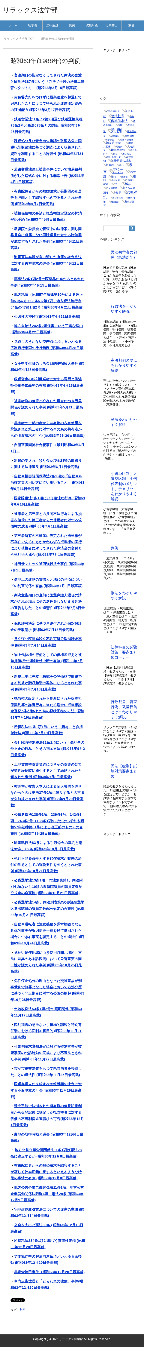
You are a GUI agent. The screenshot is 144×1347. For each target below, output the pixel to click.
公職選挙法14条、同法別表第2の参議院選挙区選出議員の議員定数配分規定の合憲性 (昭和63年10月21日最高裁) (47, 908)
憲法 (115, 154)
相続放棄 (116, 180)
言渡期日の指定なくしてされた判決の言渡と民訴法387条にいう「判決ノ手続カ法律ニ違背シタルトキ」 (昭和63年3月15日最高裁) (47, 81)
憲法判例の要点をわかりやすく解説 (124, 365)
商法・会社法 (126, 140)
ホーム (12, 25)
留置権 (124, 177)
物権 (113, 176)
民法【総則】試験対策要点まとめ (124, 771)
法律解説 (52, 25)
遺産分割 (115, 202)
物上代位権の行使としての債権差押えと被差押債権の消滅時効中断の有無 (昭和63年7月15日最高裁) (46, 661)
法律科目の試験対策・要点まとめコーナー (124, 652)
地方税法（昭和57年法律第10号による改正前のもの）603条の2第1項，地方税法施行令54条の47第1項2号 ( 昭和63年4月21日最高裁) (46, 301)
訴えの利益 (111, 188)
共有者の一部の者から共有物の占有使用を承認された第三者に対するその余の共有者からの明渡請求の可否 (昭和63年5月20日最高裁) (47, 429)
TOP (19, 38)
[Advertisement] (123, 71)
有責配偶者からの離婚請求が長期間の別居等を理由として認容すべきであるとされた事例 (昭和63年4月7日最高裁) (46, 197)
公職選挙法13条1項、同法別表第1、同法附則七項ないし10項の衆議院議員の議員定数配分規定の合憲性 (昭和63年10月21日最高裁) (46, 886)
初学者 (32, 25)
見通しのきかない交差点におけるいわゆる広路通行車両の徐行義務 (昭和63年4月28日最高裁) (46, 348)
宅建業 (119, 147)
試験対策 (92, 25)
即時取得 (115, 136)
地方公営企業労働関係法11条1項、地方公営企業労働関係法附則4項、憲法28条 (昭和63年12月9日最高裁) (47, 1194)
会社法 (117, 115)
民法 (117, 171)
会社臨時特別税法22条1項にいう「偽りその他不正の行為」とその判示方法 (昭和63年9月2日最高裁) (47, 748)
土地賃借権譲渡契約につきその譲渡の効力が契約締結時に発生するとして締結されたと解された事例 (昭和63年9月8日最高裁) (46, 770)
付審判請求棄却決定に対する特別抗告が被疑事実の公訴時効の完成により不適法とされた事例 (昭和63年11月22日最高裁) (46, 1052)
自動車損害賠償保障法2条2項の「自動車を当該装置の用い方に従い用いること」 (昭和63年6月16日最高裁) (47, 482)
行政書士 (112, 25)
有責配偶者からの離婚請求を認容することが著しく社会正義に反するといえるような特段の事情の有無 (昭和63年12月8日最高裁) (46, 1172)
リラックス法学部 (30, 10)
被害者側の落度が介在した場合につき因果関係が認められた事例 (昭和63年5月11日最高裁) (46, 407)
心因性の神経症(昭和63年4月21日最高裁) (47, 316)
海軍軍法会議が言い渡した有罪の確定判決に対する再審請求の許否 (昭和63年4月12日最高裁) (46, 263)
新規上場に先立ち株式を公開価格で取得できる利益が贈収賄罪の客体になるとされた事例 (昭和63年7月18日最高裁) (46, 683)
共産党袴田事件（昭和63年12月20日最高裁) (49, 1272)
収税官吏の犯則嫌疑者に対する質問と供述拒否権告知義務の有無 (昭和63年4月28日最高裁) (46, 385)
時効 (121, 165)
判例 (72, 25)
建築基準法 (118, 150)
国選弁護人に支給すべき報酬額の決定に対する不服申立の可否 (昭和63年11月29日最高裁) (46, 1090)
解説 (128, 184)
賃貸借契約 (117, 198)
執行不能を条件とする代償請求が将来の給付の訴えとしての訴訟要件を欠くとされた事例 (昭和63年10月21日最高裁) (46, 864)
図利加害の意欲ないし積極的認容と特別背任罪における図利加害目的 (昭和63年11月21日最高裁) (46, 1031)
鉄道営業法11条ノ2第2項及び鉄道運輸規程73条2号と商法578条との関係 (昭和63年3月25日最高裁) (46, 125)
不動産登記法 (113, 111)
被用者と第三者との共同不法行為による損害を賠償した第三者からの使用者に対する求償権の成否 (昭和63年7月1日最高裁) (46, 520)
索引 (131, 25)
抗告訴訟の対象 (121, 160)
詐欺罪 (117, 192)
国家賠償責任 (114, 142)
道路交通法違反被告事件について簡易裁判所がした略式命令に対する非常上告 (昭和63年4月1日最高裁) (47, 175)
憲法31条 (126, 154)
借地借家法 (119, 121)
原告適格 (129, 136)
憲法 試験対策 (113, 157)
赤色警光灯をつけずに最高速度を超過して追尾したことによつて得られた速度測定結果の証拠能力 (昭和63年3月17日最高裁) (46, 103)
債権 (120, 125)
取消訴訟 (110, 140)
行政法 (117, 184)
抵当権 (110, 165)
